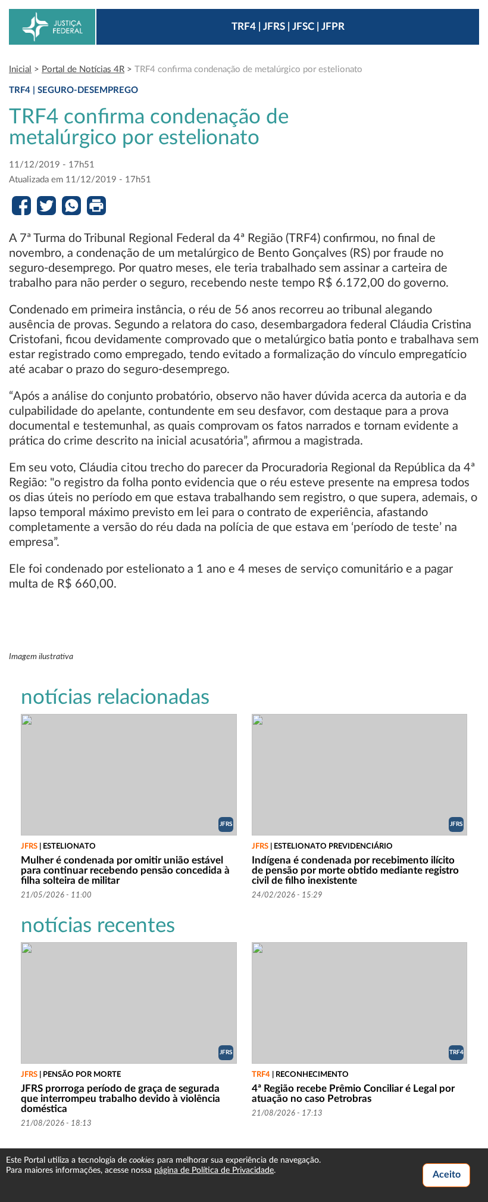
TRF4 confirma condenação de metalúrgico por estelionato (248, 69)
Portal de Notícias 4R (83, 69)
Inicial (20, 69)
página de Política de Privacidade (214, 1170)
